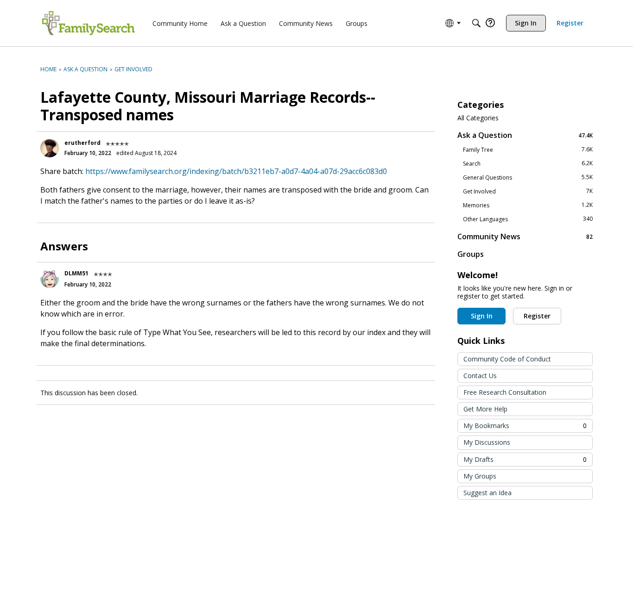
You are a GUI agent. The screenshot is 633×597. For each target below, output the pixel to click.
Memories (528, 205)
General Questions (528, 177)
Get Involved (528, 191)
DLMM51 (76, 273)
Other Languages (528, 219)
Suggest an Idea (487, 492)
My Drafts (525, 459)
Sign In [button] (482, 315)
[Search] (476, 23)
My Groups (479, 476)
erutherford (82, 143)
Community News (525, 236)
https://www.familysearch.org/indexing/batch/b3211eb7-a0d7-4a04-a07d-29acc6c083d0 (236, 171)
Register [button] (537, 315)
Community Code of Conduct (507, 358)
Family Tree (528, 149)
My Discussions (486, 442)
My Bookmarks (525, 425)
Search (528, 163)
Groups (470, 254)
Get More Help (485, 408)
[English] (88, 23)
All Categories (478, 118)
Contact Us (480, 375)
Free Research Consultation (504, 392)
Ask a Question (525, 135)
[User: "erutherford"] (49, 148)
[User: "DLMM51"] (49, 278)
